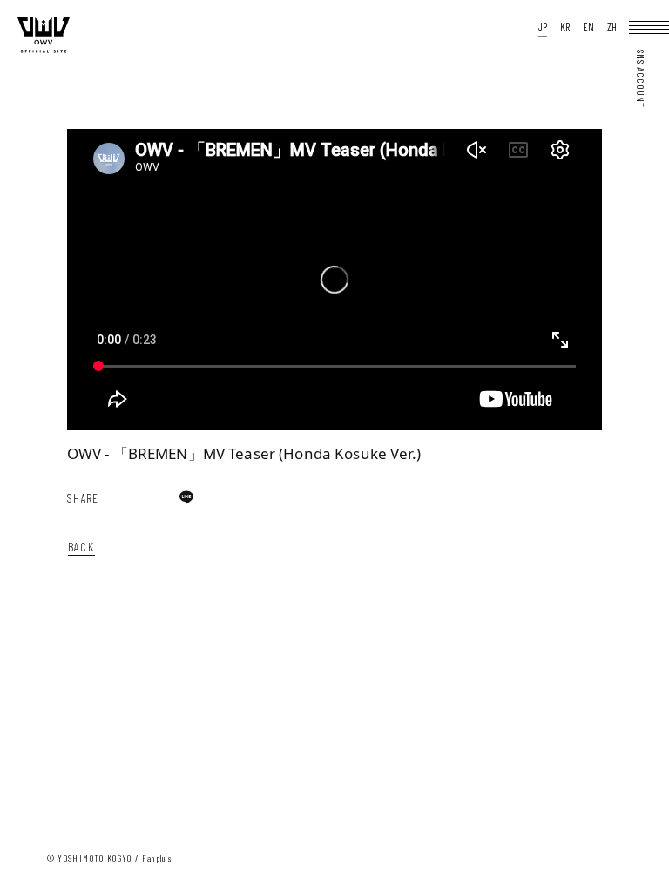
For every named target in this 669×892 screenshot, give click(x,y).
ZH (612, 27)
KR (565, 27)
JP (542, 27)
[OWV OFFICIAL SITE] (43, 49)
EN (588, 27)
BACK (81, 546)
